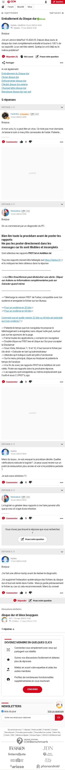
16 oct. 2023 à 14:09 (18, 117)
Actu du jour (9, 711)
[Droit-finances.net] (47, 754)
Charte (6, 735)
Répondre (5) (12, 56)
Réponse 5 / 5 (8, 551)
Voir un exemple (56, 711)
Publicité (46, 730)
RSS (12, 735)
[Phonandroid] (47, 766)
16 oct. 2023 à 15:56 (18, 214)
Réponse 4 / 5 (8, 490)
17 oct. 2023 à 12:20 (29, 28)
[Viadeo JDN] (47, 760)
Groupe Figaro (35, 735)
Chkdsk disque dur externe (15, 84)
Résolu (42, 19)
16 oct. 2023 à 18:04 (18, 454)
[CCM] (11, 2)
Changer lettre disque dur (14, 88)
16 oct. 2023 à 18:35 (18, 500)
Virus (30, 7)
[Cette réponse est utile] (21, 142)
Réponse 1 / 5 (8, 107)
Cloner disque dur (10, 77)
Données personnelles (24, 732)
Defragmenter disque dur (14, 80)
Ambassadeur (24, 114)
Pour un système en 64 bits (17, 310)
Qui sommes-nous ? (15, 730)
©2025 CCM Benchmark (51, 735)
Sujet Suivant (55, 13)
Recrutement (10, 732)
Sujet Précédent (11, 13)
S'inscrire (32, 689)
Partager (10, 63)
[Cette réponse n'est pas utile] (30, 142)
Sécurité (20, 7)
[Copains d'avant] (17, 760)
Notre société (37, 730)
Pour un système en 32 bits (17, 307)
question (59, 2)
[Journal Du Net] (47, 748)
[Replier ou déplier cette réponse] (62, 107)
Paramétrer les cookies (42, 732)
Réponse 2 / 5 (8, 204)
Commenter (12, 142)
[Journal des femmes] (17, 748)
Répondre (21, 600)
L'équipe (27, 730)
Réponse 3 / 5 (8, 444)
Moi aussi (28, 56)
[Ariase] (17, 766)
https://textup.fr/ (52, 260)
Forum (11, 7)
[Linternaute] (17, 754)
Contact (54, 730)
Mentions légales (22, 735)
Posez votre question (49, 56)
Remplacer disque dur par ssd (16, 91)
